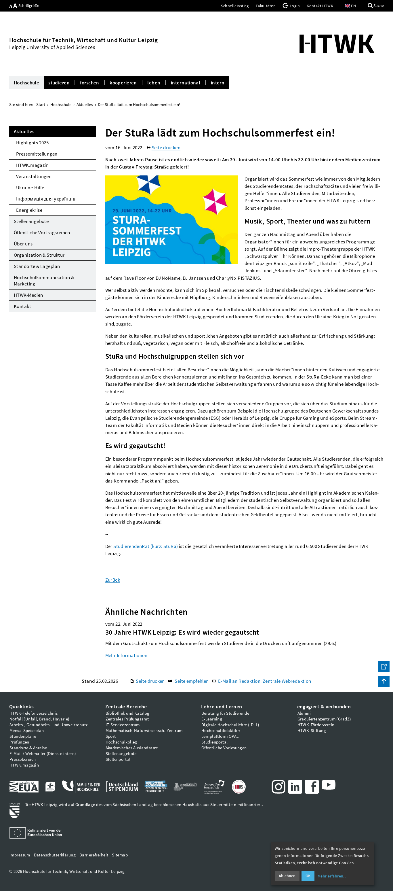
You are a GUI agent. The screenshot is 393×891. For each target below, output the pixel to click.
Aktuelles (24, 131)
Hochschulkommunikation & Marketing (44, 280)
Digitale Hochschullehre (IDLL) (230, 724)
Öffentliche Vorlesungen (224, 747)
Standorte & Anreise (28, 747)
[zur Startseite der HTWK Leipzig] (337, 44)
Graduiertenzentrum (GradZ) (324, 719)
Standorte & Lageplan (37, 266)
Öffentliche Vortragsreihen (42, 232)
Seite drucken (166, 147)
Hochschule (26, 83)
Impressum (19, 855)
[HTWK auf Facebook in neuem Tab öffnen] (312, 787)
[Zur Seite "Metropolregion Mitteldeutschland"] (185, 787)
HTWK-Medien (28, 295)
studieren (59, 83)
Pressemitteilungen (37, 154)
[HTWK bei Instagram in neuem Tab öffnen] (278, 787)
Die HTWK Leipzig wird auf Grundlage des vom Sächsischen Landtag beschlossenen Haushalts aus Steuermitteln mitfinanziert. (143, 804)
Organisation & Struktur (39, 255)
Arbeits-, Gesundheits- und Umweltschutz (48, 724)
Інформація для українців (45, 199)
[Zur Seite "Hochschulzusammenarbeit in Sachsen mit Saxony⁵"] (214, 787)
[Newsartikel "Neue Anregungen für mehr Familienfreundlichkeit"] (81, 787)
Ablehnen (287, 875)
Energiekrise (29, 210)
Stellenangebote (31, 221)
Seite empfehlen (192, 681)
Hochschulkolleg (121, 742)
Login (295, 5)
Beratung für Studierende (225, 713)
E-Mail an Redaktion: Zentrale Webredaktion (264, 681)
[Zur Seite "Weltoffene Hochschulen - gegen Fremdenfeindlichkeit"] (156, 787)
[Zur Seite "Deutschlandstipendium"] (122, 787)
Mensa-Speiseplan (26, 730)
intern (218, 83)
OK (308, 875)
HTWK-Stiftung (311, 730)
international (185, 83)
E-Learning (211, 719)
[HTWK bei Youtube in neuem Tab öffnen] (328, 785)
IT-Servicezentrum (123, 724)
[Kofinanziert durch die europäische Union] (36, 833)
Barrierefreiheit (93, 855)
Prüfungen (19, 742)
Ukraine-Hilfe (30, 187)
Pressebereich (22, 759)
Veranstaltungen (33, 176)
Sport (111, 736)
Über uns (23, 244)
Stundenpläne (22, 736)
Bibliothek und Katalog (128, 713)
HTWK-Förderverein (316, 724)
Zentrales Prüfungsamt (127, 719)
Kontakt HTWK (320, 5)
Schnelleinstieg (235, 5)
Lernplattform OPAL (220, 736)
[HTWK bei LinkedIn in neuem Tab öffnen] (295, 787)
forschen (89, 83)
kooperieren (123, 83)
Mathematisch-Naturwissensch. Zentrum (144, 730)
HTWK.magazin (32, 165)
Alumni (304, 713)
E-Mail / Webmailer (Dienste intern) (42, 753)
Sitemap (120, 855)
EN (353, 5)
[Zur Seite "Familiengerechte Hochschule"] (50, 787)
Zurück (112, 580)
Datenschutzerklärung (55, 855)
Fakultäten (266, 5)
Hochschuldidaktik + (220, 730)
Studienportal (214, 742)
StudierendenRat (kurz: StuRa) (145, 546)
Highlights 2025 (32, 142)
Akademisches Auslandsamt (132, 747)
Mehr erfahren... (332, 876)
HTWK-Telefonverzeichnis (33, 713)
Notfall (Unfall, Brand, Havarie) (39, 719)
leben (153, 83)
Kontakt (22, 306)
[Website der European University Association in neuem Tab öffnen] (24, 787)
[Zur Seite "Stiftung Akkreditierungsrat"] (239, 787)
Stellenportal (118, 759)
